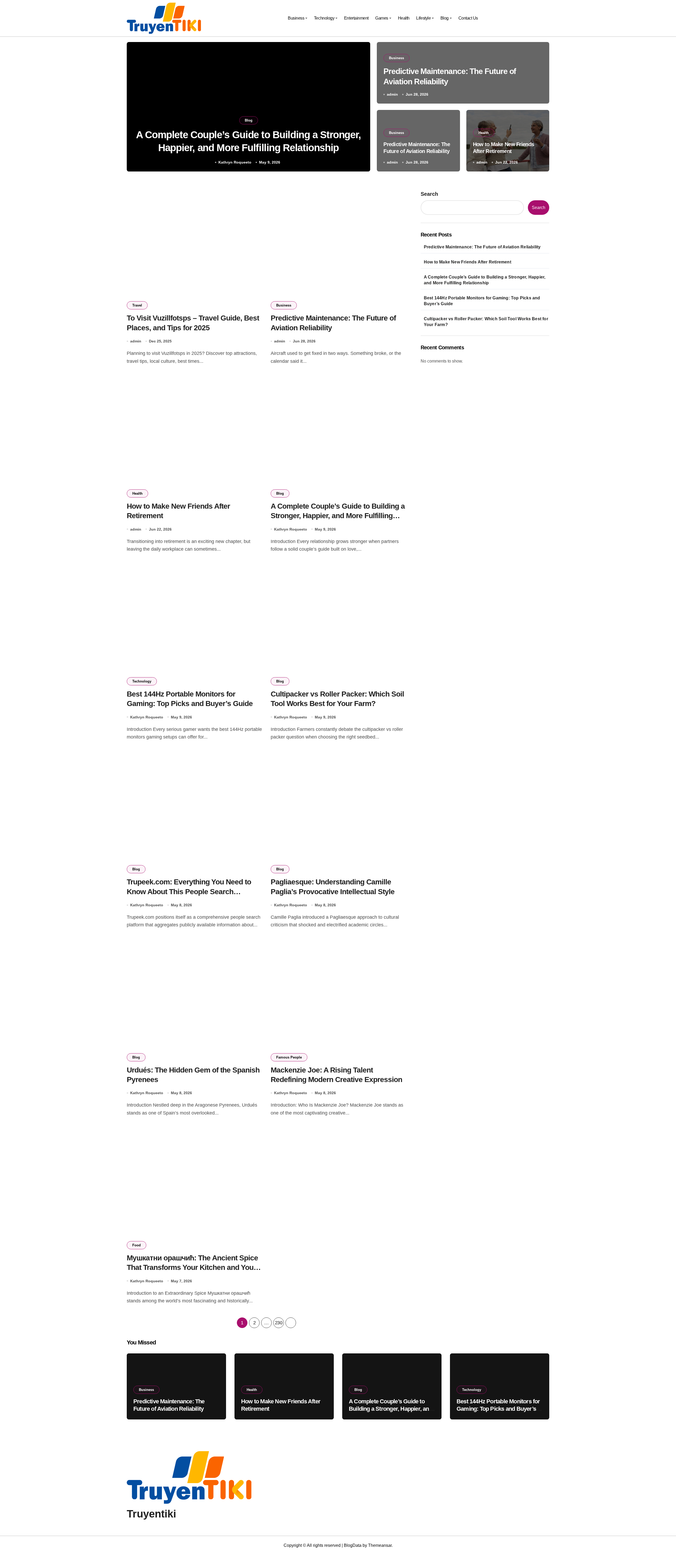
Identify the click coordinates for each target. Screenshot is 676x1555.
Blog (444, 18)
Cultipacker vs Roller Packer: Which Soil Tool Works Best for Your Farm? (486, 322)
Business (296, 18)
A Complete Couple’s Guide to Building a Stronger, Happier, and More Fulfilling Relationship (338, 516)
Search (429, 194)
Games (381, 18)
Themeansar (380, 1545)
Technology (324, 18)
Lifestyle (423, 18)
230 (279, 1322)
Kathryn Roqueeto (234, 162)
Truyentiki (151, 1514)
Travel (137, 305)
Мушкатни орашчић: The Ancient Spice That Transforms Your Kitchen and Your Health (192, 1267)
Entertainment (356, 18)
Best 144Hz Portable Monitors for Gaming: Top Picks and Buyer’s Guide (482, 301)
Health (404, 18)
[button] (361, 107)
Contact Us (468, 18)
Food (136, 1245)
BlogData (353, 1545)
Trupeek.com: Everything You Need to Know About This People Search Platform (189, 891)
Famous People (289, 1057)
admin (392, 94)
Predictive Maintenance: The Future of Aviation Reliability (482, 247)
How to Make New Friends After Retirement (467, 262)
